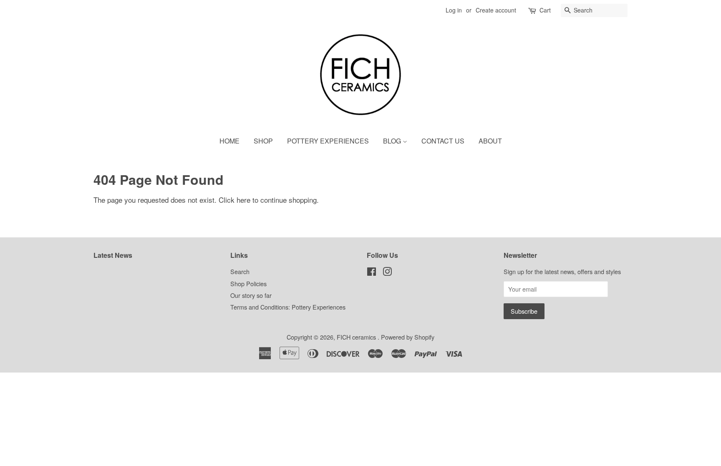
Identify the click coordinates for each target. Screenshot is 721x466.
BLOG (393, 141)
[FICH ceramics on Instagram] (387, 272)
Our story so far (251, 295)
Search (240, 271)
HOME (229, 141)
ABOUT (490, 141)
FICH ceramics (357, 336)
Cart (545, 10)
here (243, 199)
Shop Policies (248, 283)
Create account (496, 10)
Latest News (112, 255)
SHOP (263, 141)
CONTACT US (442, 141)
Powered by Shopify (407, 336)
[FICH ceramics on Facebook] (371, 272)
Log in (454, 10)
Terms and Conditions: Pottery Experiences (287, 306)
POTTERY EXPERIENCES (328, 141)
